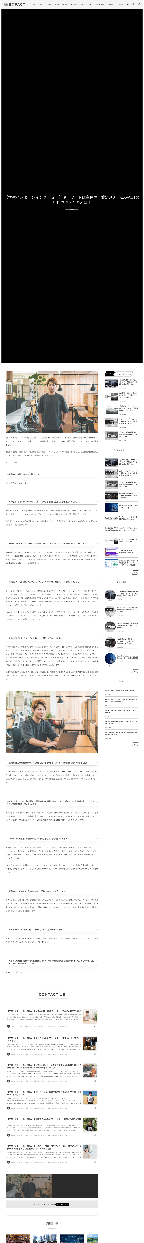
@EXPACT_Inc (42, 1204)
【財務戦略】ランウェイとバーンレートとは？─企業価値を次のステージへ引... (128, 408)
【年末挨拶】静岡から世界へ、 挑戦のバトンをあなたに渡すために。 (121, 722)
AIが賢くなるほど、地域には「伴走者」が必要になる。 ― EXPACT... (128, 395)
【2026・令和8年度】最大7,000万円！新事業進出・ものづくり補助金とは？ (127, 625)
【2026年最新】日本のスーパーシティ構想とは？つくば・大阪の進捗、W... (128, 382)
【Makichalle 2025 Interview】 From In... (126, 551)
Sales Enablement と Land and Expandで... (128, 507)
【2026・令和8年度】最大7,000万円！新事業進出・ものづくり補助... (128, 434)
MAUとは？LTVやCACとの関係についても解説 (128, 540)
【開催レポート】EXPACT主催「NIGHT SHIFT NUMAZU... (120, 711)
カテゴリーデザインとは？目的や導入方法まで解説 (128, 529)
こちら (14, 462)
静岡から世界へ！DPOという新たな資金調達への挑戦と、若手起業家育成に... (121, 700)
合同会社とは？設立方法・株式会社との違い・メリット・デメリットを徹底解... (128, 563)
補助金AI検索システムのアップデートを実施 (119, 690)
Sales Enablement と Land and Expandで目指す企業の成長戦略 (127, 657)
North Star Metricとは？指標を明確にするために (128, 518)
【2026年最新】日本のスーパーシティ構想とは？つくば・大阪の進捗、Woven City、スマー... (127, 593)
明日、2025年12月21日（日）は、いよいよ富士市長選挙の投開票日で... (121, 733)
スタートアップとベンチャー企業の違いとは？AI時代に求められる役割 (128, 421)
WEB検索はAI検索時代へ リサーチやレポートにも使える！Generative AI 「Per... (127, 641)
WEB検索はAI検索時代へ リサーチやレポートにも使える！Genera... (128, 495)
